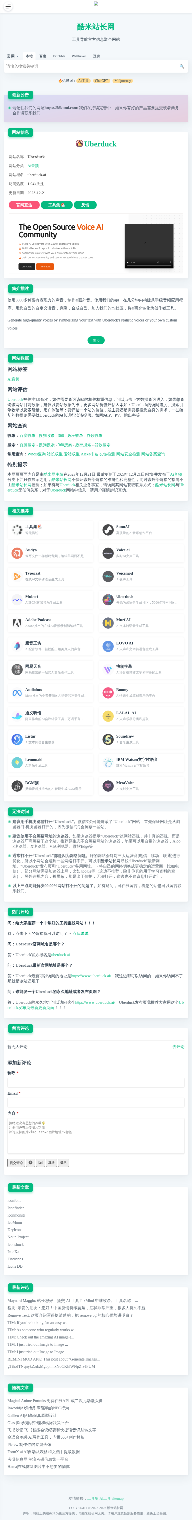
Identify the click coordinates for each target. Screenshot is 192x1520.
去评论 (178, 1047)
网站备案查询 (153, 454)
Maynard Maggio (21, 1300)
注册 (51, 1162)
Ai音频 (33, 166)
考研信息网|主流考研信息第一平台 (38, 1459)
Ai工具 (83, 81)
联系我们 (32, 113)
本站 (29, 56)
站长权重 (55, 454)
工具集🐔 (56, 205)
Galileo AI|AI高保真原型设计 (32, 1415)
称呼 (12, 1073)
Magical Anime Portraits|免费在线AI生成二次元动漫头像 (55, 1401)
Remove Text (18, 1315)
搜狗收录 (47, 435)
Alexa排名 (89, 454)
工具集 (92, 1498)
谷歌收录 (94, 435)
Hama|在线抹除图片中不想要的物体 (39, 1466)
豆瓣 (96, 56)
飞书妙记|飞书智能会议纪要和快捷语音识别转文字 (52, 1430)
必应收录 (75, 435)
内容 (12, 1113)
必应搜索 (83, 445)
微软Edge (81, 846)
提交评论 (16, 1163)
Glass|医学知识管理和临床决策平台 (38, 1423)
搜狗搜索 (47, 445)
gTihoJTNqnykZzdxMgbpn (30, 1366)
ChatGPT (101, 81)
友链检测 (107, 454)
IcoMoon (15, 1222)
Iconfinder (16, 1208)
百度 (42, 56)
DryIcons (15, 1230)
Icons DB (15, 1266)
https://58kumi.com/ (61, 108)
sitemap (118, 1498)
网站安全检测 (128, 454)
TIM (11, 1322)
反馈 (85, 205)
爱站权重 (72, 454)
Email (13, 1093)
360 (61, 435)
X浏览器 (38, 846)
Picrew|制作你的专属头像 (29, 1444)
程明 (12, 1308)
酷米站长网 (96, 27)
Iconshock (16, 1244)
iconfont (14, 1200)
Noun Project (18, 1237)
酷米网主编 (54, 474)
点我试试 (80, 933)
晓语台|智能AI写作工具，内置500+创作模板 (46, 1437)
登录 (63, 1162)
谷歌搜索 (102, 445)
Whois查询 (37, 454)
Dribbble (59, 56)
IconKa (13, 1252)
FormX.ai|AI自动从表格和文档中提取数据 (44, 1452)
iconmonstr (16, 1215)
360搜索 (65, 445)
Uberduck (100, 144)
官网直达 (24, 205)
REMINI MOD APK (24, 1359)
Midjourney (122, 81)
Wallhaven (79, 56)
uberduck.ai (60, 955)
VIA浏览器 (59, 846)
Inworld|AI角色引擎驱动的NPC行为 (38, 1408)
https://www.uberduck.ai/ (91, 976)
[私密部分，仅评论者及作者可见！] (30, 1163)
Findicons (15, 1259)
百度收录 (28, 435)
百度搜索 (28, 445)
